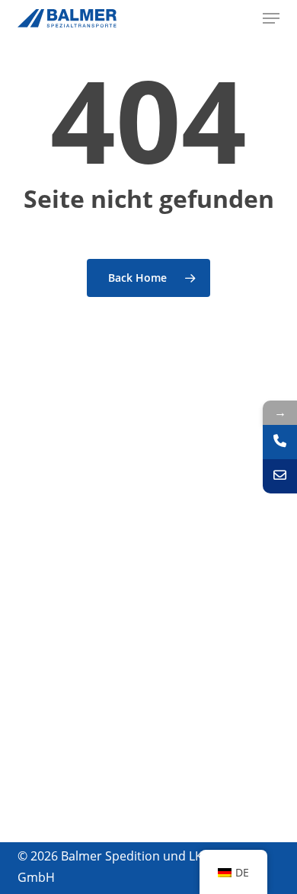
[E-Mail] (280, 476)
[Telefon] (280, 442)
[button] (271, 18)
